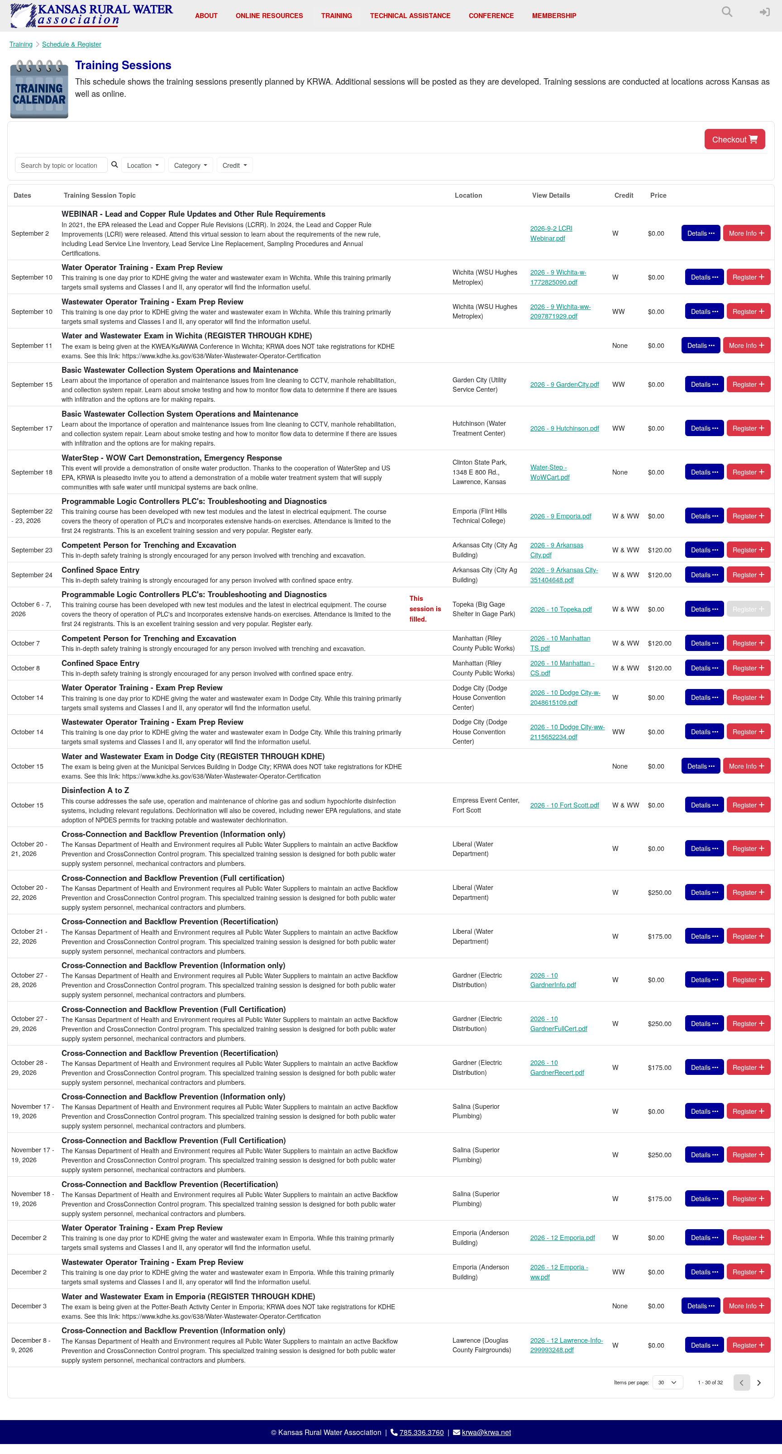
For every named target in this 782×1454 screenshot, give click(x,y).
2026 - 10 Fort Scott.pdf (564, 804)
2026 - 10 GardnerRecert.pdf (557, 1067)
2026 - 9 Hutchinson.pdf (564, 427)
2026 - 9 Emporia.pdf (560, 515)
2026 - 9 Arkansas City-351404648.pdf (564, 574)
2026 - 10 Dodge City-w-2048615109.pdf (565, 697)
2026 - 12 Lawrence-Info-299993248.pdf (566, 1344)
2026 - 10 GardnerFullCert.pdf (558, 1023)
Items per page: (631, 1382)
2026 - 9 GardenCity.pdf (564, 384)
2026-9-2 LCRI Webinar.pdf (551, 232)
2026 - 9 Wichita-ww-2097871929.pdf (560, 311)
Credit (232, 165)
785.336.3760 (422, 1432)
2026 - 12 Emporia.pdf (562, 1237)
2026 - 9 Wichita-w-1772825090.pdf (558, 276)
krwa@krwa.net (486, 1432)
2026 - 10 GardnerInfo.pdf (553, 979)
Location (140, 165)
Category (188, 165)
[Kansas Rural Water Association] (92, 16)
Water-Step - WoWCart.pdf (550, 471)
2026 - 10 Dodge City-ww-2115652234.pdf (567, 731)
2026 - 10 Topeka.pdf (561, 608)
